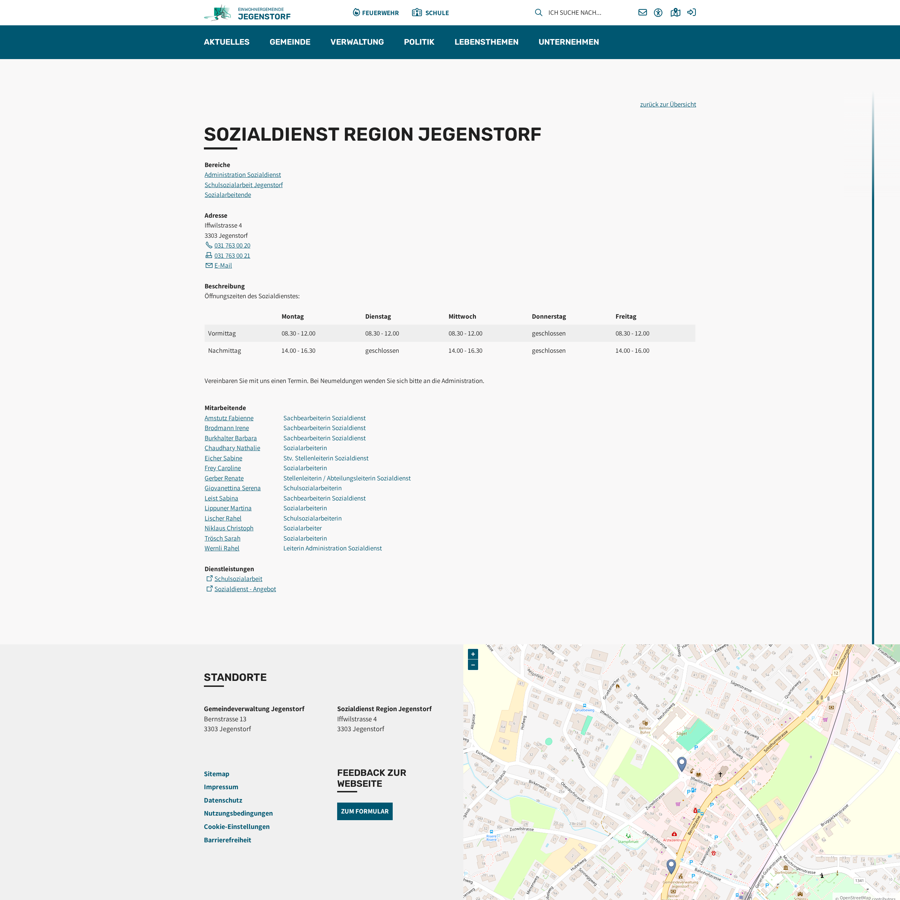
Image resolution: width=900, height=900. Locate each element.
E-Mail (223, 265)
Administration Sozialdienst (243, 174)
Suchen (538, 13)
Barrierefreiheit (227, 839)
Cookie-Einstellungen (237, 826)
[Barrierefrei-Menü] (658, 13)
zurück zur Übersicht (668, 104)
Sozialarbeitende (228, 194)
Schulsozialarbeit (238, 578)
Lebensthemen (487, 42)
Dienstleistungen (229, 568)
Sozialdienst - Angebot (245, 589)
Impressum (221, 786)
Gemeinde (290, 42)
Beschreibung (225, 286)
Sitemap (216, 773)
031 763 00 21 (232, 255)
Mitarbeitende (225, 407)
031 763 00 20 (232, 245)
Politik (419, 42)
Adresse (216, 215)
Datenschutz (223, 800)
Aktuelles (227, 42)
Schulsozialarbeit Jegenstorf (244, 184)
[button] (642, 12)
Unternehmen (569, 42)
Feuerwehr (380, 12)
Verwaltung (357, 42)
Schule (437, 12)
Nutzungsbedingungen (238, 813)
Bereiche (217, 164)
